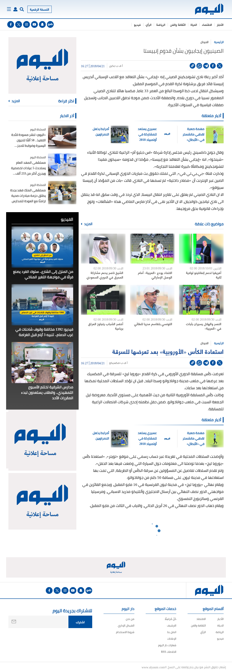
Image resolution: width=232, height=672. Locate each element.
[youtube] (34, 24)
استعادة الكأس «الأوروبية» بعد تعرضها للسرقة (168, 351)
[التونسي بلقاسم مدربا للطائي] (152, 300)
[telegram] (206, 66)
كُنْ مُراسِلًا (170, 619)
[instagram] (26, 24)
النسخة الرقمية (39, 9)
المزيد (87, 224)
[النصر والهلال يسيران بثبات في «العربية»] (201, 300)
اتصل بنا (171, 632)
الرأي (148, 24)
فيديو (137, 24)
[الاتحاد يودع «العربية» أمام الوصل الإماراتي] (152, 249)
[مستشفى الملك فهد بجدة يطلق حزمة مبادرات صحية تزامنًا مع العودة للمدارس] (62, 192)
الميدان (204, 42)
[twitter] (18, 24)
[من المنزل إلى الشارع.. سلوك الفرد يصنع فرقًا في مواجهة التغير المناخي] (42, 247)
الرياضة (160, 24)
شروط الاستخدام (125, 632)
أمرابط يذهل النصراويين (101, 131)
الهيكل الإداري (126, 625)
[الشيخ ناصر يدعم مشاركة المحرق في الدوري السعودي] (103, 249)
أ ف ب (119, 65)
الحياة (194, 24)
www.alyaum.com (153, 667)
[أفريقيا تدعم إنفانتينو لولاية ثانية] (201, 249)
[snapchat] (42, 24)
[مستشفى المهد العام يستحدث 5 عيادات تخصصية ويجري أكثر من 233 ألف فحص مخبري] (62, 165)
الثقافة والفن (178, 24)
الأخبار (220, 24)
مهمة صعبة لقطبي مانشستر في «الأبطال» (193, 134)
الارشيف (171, 625)
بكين (112, 65)
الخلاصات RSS (168, 651)
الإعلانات (171, 638)
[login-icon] (15, 9)
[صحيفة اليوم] (209, 9)
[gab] (50, 24)
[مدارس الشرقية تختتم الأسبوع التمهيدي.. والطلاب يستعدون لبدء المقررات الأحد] (42, 362)
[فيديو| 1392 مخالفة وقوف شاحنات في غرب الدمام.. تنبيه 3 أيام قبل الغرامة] (42, 304)
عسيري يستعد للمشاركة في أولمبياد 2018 (147, 134)
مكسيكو (114, 362)
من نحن (130, 619)
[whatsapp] (199, 66)
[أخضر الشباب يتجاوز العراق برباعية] (103, 300)
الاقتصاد (207, 24)
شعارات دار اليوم (167, 645)
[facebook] (10, 24)
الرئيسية (219, 42)
